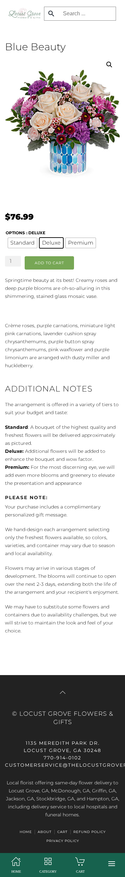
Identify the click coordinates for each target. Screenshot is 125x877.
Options (15, 232)
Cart (62, 832)
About (45, 832)
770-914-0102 (62, 758)
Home (26, 832)
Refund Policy (89, 832)
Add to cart (49, 263)
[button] (111, 863)
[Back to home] (23, 13)
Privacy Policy (62, 841)
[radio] (22, 243)
